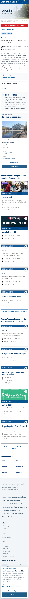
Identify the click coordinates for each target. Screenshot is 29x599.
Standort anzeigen (14, 166)
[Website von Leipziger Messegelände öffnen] (14, 129)
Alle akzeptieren (14, 595)
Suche (13, 20)
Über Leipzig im (6, 526)
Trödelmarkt (23, 507)
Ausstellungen (22, 497)
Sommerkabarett (17, 517)
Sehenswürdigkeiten (15, 500)
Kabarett (20, 514)
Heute (19, 504)
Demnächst (4, 497)
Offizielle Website (14, 162)
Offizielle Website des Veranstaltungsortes (15, 108)
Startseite (2, 20)
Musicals (12, 510)
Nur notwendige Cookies (14, 591)
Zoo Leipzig (23, 504)
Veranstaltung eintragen (8, 531)
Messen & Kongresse (20, 20)
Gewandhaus (10, 507)
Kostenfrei (5, 546)
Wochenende (13, 504)
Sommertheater (5, 504)
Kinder (3, 500)
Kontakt (4, 533)
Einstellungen (18, 587)
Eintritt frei (4, 517)
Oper (7, 500)
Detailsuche (5, 553)
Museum (16, 507)
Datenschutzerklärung (7, 587)
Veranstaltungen (8, 20)
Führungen (4, 507)
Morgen (14, 497)
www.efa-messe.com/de (8, 77)
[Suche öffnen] (18, 2)
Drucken (4, 88)
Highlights (9, 497)
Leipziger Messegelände (9, 49)
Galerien (10, 517)
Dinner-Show (5, 510)
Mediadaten (5, 528)
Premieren (14, 514)
